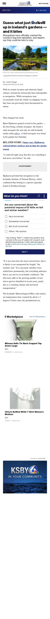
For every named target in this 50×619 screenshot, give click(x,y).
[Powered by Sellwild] (41, 458)
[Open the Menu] (4, 3)
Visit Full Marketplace (37, 317)
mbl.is (17, 133)
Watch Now (43, 3)
